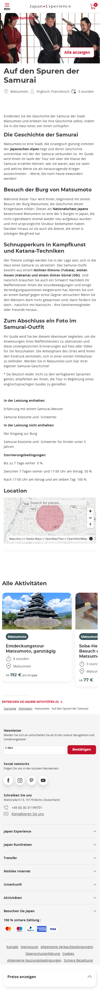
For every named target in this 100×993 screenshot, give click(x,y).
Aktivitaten (25, 708)
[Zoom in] (90, 511)
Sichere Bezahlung (78, 960)
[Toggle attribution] (91, 538)
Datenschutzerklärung (43, 953)
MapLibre (15, 539)
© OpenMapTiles (53, 539)
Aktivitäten (13, 897)
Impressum (29, 947)
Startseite (10, 708)
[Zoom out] (90, 517)
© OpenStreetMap (76, 539)
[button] (50, 517)
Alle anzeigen (77, 52)
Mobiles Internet (17, 871)
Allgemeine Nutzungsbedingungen (34, 960)
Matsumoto (17, 636)
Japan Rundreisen (18, 844)
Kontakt (12, 947)
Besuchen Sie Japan (19, 911)
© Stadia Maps (32, 539)
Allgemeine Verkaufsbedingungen (67, 947)
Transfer (10, 858)
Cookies (68, 953)
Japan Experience (17, 831)
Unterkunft (13, 884)
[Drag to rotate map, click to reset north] (90, 524)
